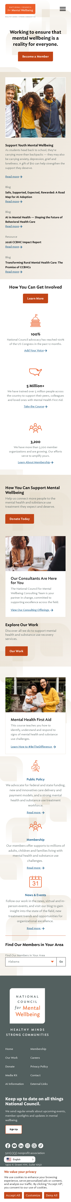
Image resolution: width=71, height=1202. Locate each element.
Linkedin (20, 1145)
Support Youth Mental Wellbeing (29, 145)
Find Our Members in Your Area (25, 955)
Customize (33, 1195)
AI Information (14, 1084)
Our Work (16, 651)
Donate (10, 1066)
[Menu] (63, 9)
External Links (39, 1084)
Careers (35, 1057)
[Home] (20, 10)
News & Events (35, 908)
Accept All (13, 1195)
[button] (19, 1159)
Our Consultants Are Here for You (34, 580)
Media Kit (11, 1075)
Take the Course (34, 406)
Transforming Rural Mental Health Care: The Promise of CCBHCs (34, 265)
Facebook (7, 1145)
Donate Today (20, 519)
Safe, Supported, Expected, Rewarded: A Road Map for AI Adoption (35, 195)
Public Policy (35, 792)
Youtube (14, 1145)
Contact (35, 1075)
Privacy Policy (39, 1066)
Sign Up (14, 1129)
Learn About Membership (34, 462)
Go (61, 961)
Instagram (27, 1145)
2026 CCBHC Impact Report (23, 242)
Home (9, 1049)
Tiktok (40, 1145)
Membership (35, 850)
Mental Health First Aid (31, 719)
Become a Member (35, 56)
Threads (34, 1145)
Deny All (51, 1195)
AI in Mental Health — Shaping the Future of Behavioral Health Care (34, 220)
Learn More (35, 298)
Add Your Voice (34, 350)
